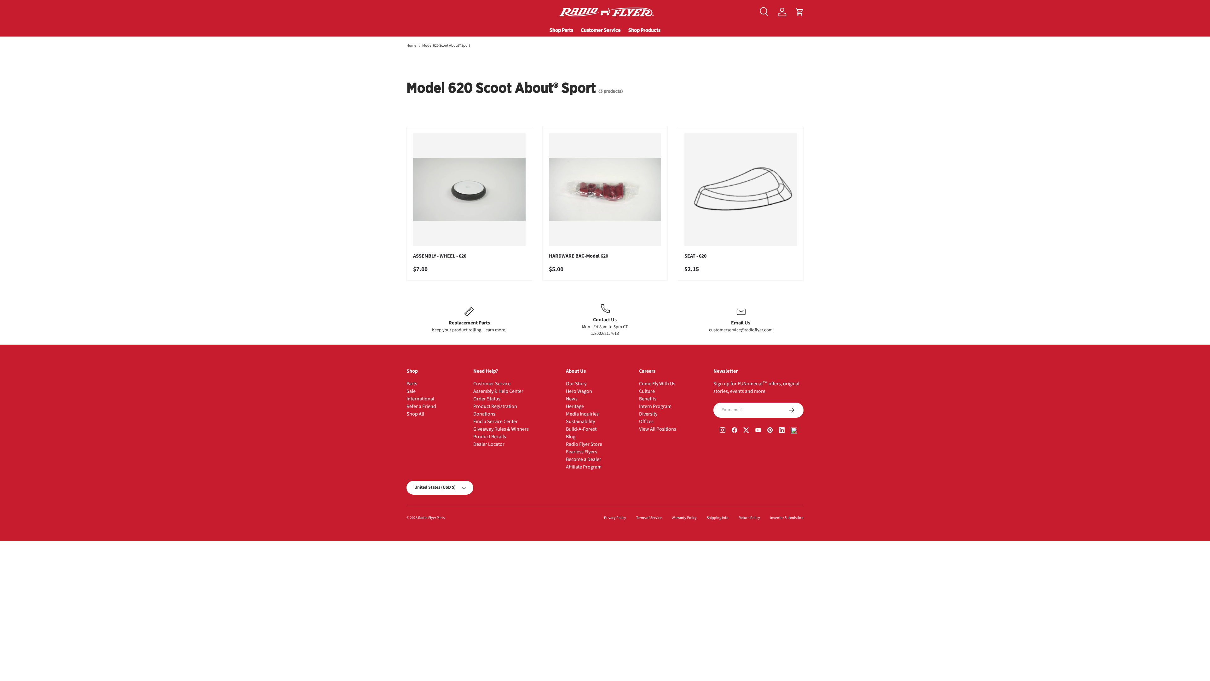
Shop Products (644, 30)
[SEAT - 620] (740, 189)
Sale (411, 391)
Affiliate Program (584, 466)
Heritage (575, 406)
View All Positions (657, 429)
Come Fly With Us (657, 383)
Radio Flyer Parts (431, 518)
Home (411, 46)
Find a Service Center (495, 421)
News (572, 398)
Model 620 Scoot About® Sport (446, 46)
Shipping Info (718, 518)
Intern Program (655, 406)
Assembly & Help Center (498, 391)
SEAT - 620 (695, 256)
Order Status (486, 398)
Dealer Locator (488, 444)
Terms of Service (649, 518)
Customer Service (601, 30)
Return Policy (749, 518)
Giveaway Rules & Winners (501, 429)
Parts (411, 383)
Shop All (415, 413)
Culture (647, 391)
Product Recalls (489, 436)
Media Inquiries (582, 413)
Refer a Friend (421, 406)
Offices (646, 421)
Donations (484, 413)
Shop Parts (561, 30)
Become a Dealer (583, 459)
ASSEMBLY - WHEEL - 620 (439, 256)
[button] (800, 12)
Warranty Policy (684, 518)
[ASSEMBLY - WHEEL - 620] (469, 189)
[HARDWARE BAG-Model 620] (605, 189)
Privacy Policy (615, 518)
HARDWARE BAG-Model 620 (578, 256)
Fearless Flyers (581, 451)
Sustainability (580, 421)
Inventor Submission (787, 518)
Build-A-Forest (581, 429)
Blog (570, 436)
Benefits (647, 398)
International (420, 398)
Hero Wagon (579, 391)
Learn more (494, 330)
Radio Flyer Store (584, 444)
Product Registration (495, 406)
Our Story (576, 383)
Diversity (648, 413)
